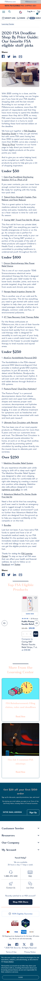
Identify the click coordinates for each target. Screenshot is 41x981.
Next (36, 623)
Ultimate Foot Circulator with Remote (21, 423)
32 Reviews (34, 619)
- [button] (23, 634)
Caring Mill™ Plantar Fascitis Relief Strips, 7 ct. (29, 645)
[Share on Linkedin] (14, 57)
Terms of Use (11, 952)
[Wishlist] (35, 598)
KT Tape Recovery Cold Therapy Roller (21, 317)
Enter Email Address (12, 812)
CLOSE (20, 977)
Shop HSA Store (20, 902)
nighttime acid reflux (11, 490)
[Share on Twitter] (8, 57)
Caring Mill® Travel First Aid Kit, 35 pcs (21, 220)
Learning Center (8, 24)
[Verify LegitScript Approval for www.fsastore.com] (25, 923)
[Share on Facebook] (3, 57)
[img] (30, 619)
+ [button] (30, 634)
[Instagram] (31, 944)
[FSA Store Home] (21, 12)
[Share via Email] (20, 57)
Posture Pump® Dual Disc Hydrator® (20, 389)
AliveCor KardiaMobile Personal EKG (20, 358)
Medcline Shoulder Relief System (18, 463)
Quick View (30, 614)
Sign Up (33, 813)
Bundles (7, 525)
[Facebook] (16, 944)
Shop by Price (8, 145)
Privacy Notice (30, 952)
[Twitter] (24, 944)
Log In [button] (30, 12)
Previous (4, 623)
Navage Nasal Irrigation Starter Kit (19, 292)
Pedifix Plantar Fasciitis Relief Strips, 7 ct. (28, 623)
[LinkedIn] (9, 944)
